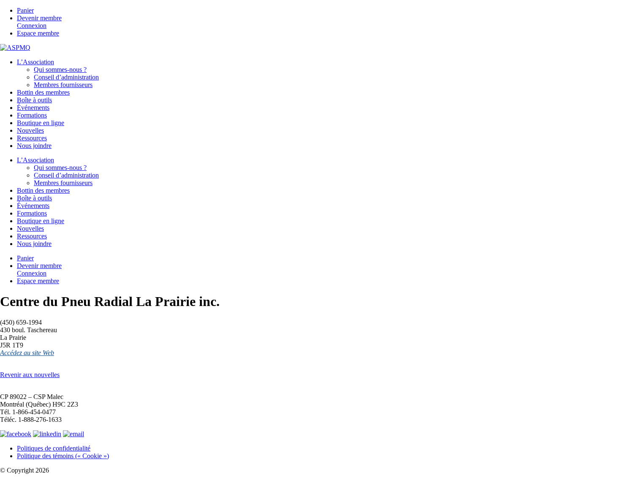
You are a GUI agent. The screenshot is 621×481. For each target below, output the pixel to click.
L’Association (35, 62)
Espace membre (38, 33)
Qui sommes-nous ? (60, 69)
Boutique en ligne (40, 122)
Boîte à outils (34, 100)
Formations (32, 115)
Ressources (32, 138)
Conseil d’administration (66, 77)
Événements (33, 107)
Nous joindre (34, 145)
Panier (25, 10)
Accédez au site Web (27, 352)
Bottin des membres (43, 92)
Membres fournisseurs (63, 84)
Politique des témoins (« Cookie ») (63, 455)
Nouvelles (30, 130)
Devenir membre (39, 18)
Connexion (31, 25)
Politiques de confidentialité (53, 448)
